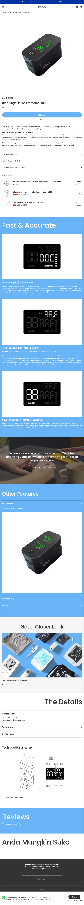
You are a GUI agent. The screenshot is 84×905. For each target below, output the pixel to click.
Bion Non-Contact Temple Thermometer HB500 (32, 192)
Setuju (74, 897)
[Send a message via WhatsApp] (3, 897)
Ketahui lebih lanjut (75, 900)
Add (79, 183)
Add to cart (42, 115)
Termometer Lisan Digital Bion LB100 (28, 202)
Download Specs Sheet (14, 797)
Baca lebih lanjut (16, 145)
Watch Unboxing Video (43, 467)
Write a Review (11, 825)
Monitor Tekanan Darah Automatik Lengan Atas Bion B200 (37, 182)
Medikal (4, 13)
